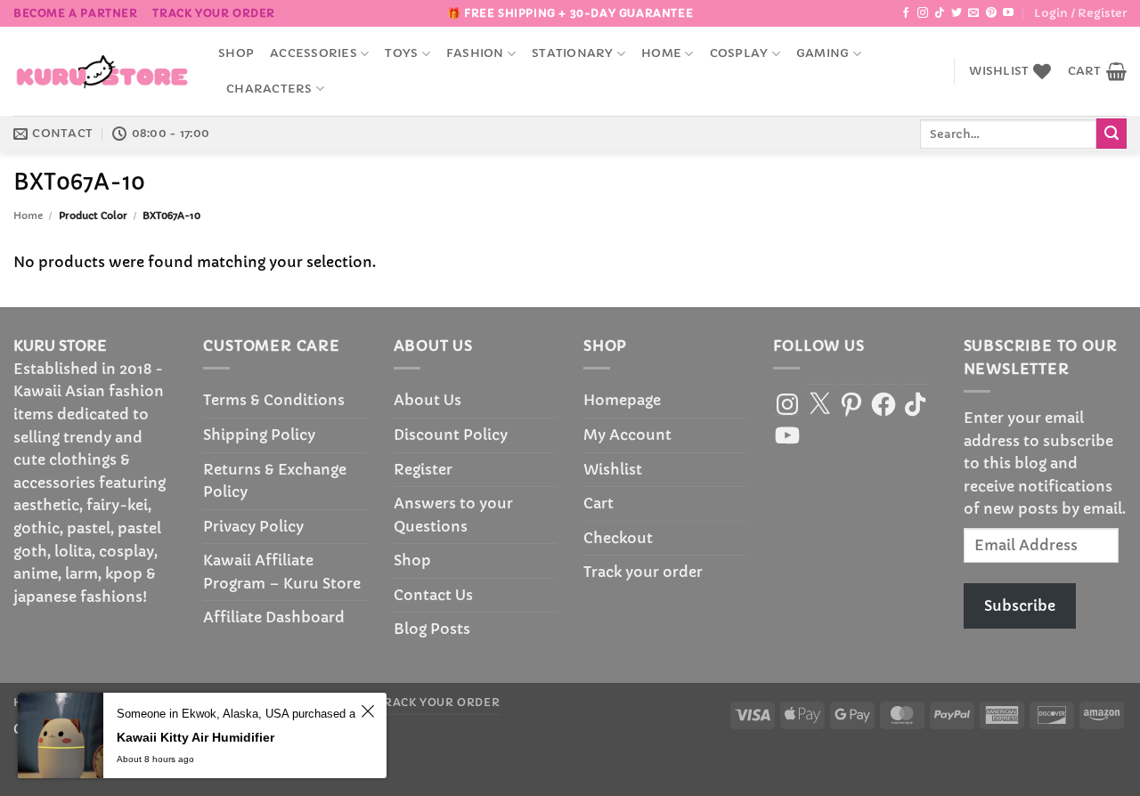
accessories (313, 53)
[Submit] (1111, 133)
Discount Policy (451, 434)
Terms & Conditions (274, 400)
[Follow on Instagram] (922, 13)
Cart (598, 503)
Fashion (475, 53)
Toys (401, 53)
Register (423, 469)
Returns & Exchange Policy (274, 480)
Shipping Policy (259, 434)
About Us (427, 400)
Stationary (573, 53)
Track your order (213, 13)
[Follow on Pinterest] (991, 13)
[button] (1080, 13)
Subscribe (1019, 605)
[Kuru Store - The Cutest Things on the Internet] (102, 71)
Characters (269, 89)
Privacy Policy (253, 526)
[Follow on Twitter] (956, 13)
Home (661, 53)
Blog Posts (432, 629)
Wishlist (612, 469)
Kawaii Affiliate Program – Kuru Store (282, 571)
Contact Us (433, 595)
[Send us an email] (973, 13)
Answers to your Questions (453, 514)
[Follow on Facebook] (905, 13)
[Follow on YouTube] (1008, 13)
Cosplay (739, 53)
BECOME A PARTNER (75, 13)
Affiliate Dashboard (274, 617)
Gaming (823, 53)
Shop (236, 53)
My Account (627, 434)
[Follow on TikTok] (939, 13)
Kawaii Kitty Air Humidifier (195, 737)
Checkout (618, 538)
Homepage (622, 400)
